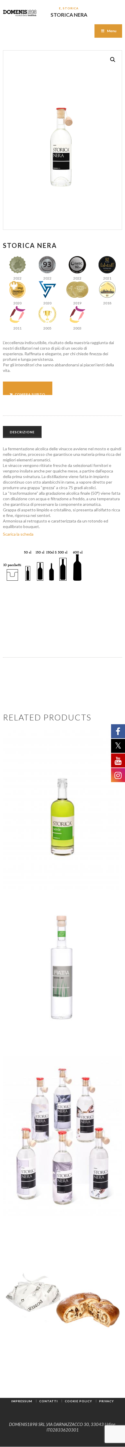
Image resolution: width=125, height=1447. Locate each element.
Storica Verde (62, 831)
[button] (113, 59)
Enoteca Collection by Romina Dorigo (52, 1163)
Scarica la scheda (18, 534)
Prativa (62, 994)
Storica (70, 8)
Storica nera (70, 1113)
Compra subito (30, 393)
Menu (111, 31)
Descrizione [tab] (22, 432)
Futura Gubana (62, 1320)
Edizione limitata (31, 1106)
